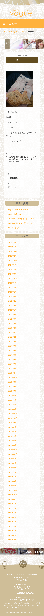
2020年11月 (12, 373)
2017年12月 (13, 490)
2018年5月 (12, 477)
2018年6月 (12, 472)
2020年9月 (12, 382)
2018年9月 (12, 459)
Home (9, 574)
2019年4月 (12, 436)
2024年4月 (12, 274)
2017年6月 (12, 517)
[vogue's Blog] (22, 554)
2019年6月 (12, 427)
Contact (29, 577)
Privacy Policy (22, 580)
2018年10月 (13, 454)
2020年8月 (12, 387)
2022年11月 (12, 301)
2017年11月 (12, 495)
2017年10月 (13, 499)
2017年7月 (12, 513)
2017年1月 (12, 540)
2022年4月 (12, 319)
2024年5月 (12, 269)
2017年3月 (12, 531)
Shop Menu (32, 574)
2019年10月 (13, 418)
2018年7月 (12, 468)
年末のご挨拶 (13, 228)
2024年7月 (12, 265)
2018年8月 (12, 463)
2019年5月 (12, 432)
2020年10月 (13, 378)
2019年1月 (12, 445)
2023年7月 (12, 283)
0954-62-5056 (25, 593)
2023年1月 (12, 296)
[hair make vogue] (22, 589)
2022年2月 (12, 323)
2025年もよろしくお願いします (20, 223)
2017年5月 (12, 522)
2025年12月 (13, 251)
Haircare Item (17, 577)
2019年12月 (13, 414)
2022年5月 (12, 314)
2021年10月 (13, 337)
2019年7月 (12, 423)
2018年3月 (12, 486)
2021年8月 (12, 346)
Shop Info (20, 574)
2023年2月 (12, 292)
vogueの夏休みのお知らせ (18, 210)
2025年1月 (12, 256)
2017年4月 (12, 526)
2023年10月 (13, 278)
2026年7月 (12, 242)
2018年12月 (13, 450)
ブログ (11, 153)
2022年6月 (12, 310)
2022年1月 (12, 328)
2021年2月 (12, 364)
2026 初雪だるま (15, 214)
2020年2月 (12, 405)
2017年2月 (12, 535)
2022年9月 (12, 305)
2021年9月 (12, 341)
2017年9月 (12, 504)
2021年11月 (12, 333)
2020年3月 (12, 400)
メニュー (11, 23)
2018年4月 (12, 481)
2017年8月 (12, 508)
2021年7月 (12, 351)
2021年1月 (12, 369)
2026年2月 (12, 247)
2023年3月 (12, 287)
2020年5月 (12, 391)
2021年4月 (12, 355)
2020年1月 (12, 409)
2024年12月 (13, 260)
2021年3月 (12, 360)
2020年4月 (12, 396)
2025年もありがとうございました (21, 219)
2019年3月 (12, 441)
